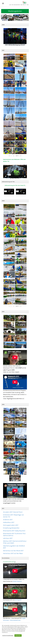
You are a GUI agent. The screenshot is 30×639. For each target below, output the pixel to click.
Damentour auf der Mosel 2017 (13, 551)
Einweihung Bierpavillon (11, 528)
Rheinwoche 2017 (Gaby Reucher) (14, 531)
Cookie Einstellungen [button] (7, 635)
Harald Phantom (17, 581)
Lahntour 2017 (7, 538)
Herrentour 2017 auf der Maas (13, 553)
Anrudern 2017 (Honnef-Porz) (12, 512)
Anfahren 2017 (8, 520)
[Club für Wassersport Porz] (18, 3)
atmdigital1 (18, 600)
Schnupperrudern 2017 (10, 525)
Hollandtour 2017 (8, 522)
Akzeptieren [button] (18, 635)
